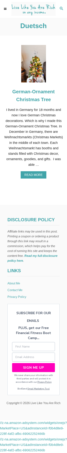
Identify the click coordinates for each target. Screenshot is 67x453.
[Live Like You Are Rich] (33, 9)
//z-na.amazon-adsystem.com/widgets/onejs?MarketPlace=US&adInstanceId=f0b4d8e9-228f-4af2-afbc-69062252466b (33, 428)
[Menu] (5, 9)
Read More (34, 176)
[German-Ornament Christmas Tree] (33, 65)
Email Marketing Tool (39, 388)
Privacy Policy (44, 381)
